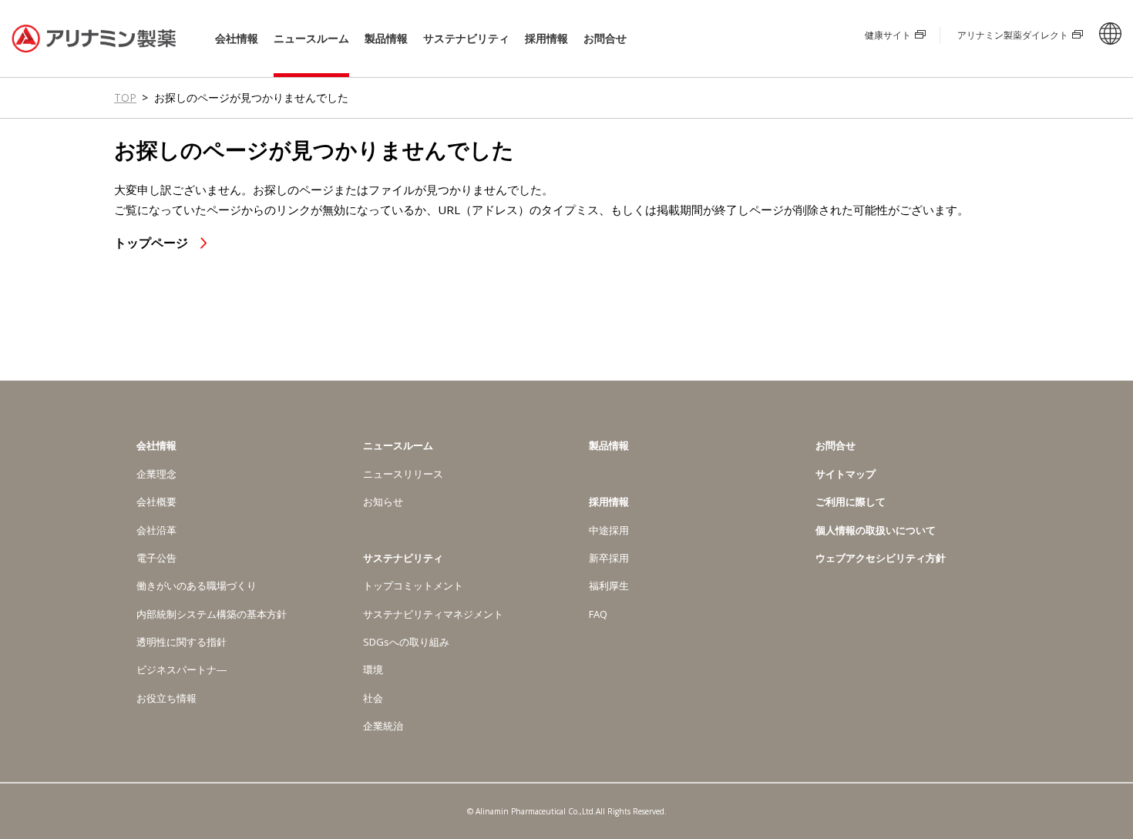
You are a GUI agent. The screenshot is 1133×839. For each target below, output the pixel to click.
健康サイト (888, 35)
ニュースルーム (311, 38)
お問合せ (605, 38)
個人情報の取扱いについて (875, 530)
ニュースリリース (403, 474)
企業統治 (383, 726)
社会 (373, 698)
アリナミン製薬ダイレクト (1012, 35)
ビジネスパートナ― (181, 669)
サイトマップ (845, 474)
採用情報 (546, 38)
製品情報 (386, 38)
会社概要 (156, 501)
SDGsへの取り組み (406, 642)
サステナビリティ (466, 38)
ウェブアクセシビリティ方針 (880, 558)
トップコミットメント (413, 585)
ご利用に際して (850, 501)
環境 (373, 669)
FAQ (598, 614)
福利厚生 (609, 585)
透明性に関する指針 (181, 642)
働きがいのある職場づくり (196, 585)
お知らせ (383, 501)
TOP (125, 97)
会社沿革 (156, 530)
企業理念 (156, 474)
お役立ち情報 (166, 698)
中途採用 (609, 530)
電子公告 (156, 558)
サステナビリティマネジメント (433, 614)
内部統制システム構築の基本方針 (211, 614)
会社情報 (236, 38)
